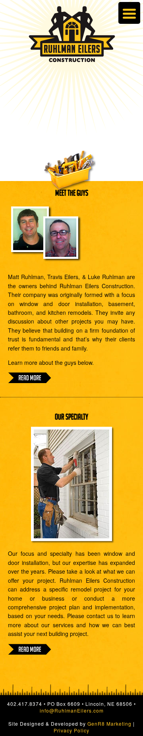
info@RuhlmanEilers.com (72, 710)
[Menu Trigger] (129, 13)
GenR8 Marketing (109, 723)
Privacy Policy (71, 730)
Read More (29, 377)
